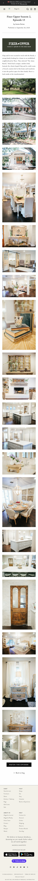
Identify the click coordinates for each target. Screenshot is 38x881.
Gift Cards (7, 804)
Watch (5, 831)
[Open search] (27, 9)
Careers (6, 823)
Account (21, 818)
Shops (20, 791)
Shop (5, 789)
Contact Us (22, 815)
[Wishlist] (31, 9)
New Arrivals (7, 791)
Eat (20, 794)
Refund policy (18, 874)
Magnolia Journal (8, 815)
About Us (7, 813)
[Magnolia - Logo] (16, 9)
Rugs (5, 802)
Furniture (6, 794)
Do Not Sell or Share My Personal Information (20, 879)
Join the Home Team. (23, 4)
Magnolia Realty (8, 818)
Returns (21, 826)
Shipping (21, 823)
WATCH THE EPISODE (19, 765)
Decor (5, 796)
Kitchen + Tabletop (9, 799)
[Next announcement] (35, 3)
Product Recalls (23, 828)
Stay (20, 796)
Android (26, 854)
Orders (21, 820)
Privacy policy (20, 877)
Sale (5, 807)
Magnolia (10, 874)
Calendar (21, 799)
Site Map (21, 831)
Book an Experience (24, 802)
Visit (21, 789)
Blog (5, 826)
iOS (11, 854)
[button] (4, 9)
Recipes (6, 828)
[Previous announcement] (3, 3)
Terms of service (30, 874)
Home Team (7, 820)
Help (20, 813)
